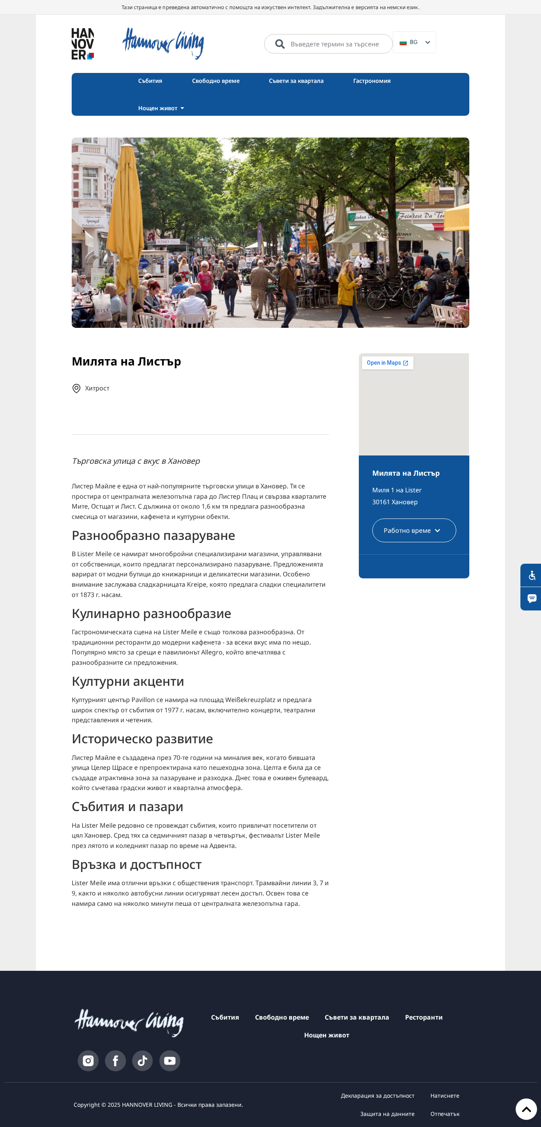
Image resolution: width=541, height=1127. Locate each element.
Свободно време (282, 1017)
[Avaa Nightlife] (182, 108)
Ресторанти (424, 1017)
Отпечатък (445, 1113)
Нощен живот (326, 1035)
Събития (225, 1017)
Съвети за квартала (357, 1017)
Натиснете (445, 1095)
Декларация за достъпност (378, 1095)
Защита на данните (387, 1113)
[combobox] (328, 44)
